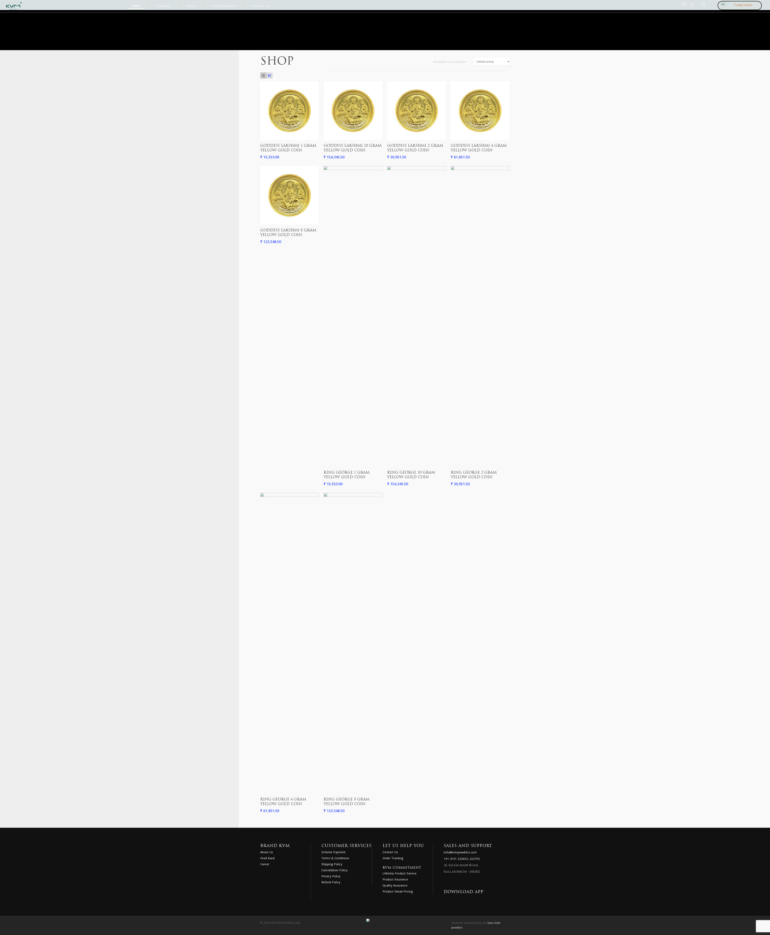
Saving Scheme (224, 6)
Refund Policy (330, 882)
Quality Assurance (395, 885)
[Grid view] (263, 75)
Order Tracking (393, 858)
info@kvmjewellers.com (460, 852)
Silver (191, 6)
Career (265, 864)
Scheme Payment (333, 852)
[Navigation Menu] (684, 5)
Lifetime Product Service (400, 873)
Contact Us (390, 852)
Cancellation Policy (334, 870)
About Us (266, 852)
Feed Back (267, 858)
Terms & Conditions (335, 858)
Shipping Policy (331, 864)
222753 (475, 859)
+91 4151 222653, (456, 859)
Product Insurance (395, 879)
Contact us (261, 6)
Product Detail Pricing (398, 891)
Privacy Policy (330, 876)
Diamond (163, 6)
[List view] (269, 75)
